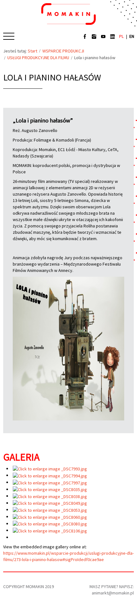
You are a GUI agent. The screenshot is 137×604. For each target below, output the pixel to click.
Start (32, 51)
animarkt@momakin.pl (113, 593)
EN (131, 36)
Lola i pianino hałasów (52, 77)
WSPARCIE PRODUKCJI (63, 51)
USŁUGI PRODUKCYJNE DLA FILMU (38, 57)
